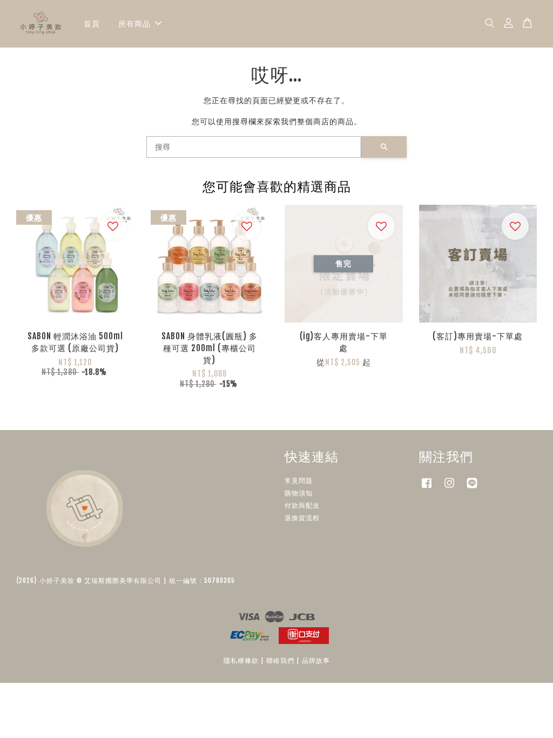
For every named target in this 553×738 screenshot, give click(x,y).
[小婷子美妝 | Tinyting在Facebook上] (426, 488)
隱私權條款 (241, 660)
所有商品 (134, 23)
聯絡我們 (280, 660)
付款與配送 (302, 505)
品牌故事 (316, 660)
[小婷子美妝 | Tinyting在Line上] (472, 488)
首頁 (92, 23)
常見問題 (299, 481)
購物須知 (299, 493)
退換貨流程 (302, 518)
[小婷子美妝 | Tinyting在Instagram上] (449, 488)
